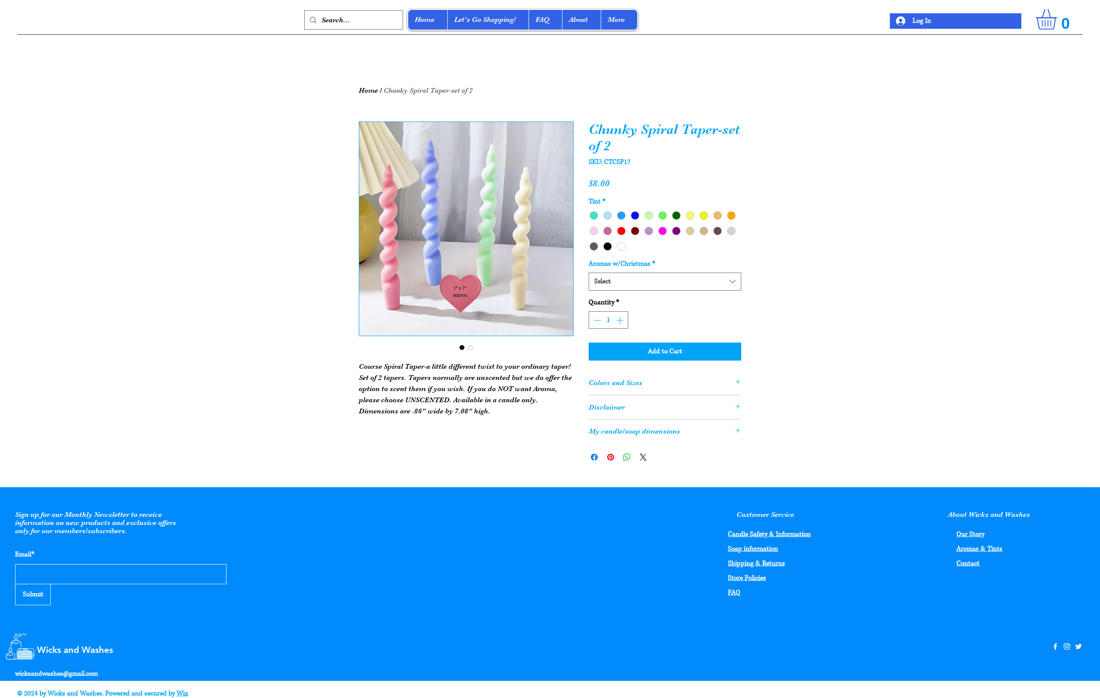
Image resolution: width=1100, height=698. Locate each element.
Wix (182, 693)
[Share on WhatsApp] (627, 457)
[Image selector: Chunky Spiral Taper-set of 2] (462, 347)
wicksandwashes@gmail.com (56, 673)
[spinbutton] (608, 320)
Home (368, 90)
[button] (1058, 19)
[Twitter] (1078, 646)
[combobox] (665, 282)
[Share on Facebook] (594, 457)
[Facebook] (1055, 646)
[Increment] (620, 320)
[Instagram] (1067, 646)
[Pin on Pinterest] (610, 457)
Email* (24, 554)
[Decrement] (596, 320)
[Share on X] (643, 457)
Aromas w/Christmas (622, 263)
